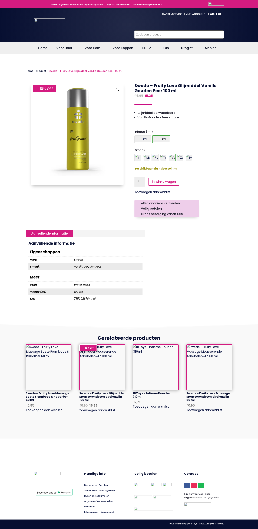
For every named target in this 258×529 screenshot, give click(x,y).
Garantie (89, 506)
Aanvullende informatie (49, 233)
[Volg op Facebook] (187, 485)
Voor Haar (64, 48)
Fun (166, 48)
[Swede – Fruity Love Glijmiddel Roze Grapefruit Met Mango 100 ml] (155, 158)
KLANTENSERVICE (172, 14)
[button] (117, 89)
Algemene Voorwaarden (98, 501)
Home (43, 48)
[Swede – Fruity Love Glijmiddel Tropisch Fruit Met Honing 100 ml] (163, 158)
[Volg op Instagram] (194, 485)
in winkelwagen (164, 181)
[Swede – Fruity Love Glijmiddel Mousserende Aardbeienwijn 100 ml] (147, 158)
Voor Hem (92, 48)
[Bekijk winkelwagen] (218, 27)
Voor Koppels (123, 48)
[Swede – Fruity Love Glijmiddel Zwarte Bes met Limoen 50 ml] (189, 158)
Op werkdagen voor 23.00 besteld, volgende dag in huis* (76, 4)
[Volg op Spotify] (201, 485)
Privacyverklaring (178, 523)
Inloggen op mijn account (99, 512)
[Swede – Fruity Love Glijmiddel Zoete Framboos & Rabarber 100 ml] (180, 158)
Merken (210, 48)
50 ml (143, 139)
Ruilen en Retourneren (96, 496)
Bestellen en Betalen (96, 485)
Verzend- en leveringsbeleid (100, 490)
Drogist (187, 48)
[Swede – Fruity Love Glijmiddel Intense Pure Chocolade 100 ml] (138, 158)
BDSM (146, 48)
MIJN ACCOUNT (196, 14)
